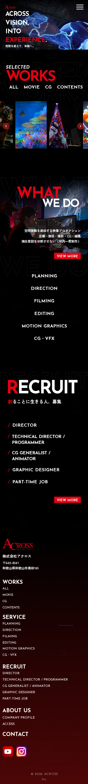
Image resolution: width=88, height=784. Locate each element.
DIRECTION (11, 630)
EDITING (9, 643)
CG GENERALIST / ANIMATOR (26, 686)
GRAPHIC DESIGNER (18, 692)
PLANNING (11, 623)
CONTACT (15, 734)
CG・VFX (9, 655)
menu (80, 7)
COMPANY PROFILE (18, 717)
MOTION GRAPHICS (18, 648)
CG (4, 601)
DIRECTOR (11, 673)
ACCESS (8, 724)
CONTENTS (10, 607)
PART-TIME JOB (15, 698)
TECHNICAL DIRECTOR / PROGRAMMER (35, 679)
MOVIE (7, 595)
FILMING (9, 636)
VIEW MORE (67, 500)
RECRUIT (14, 667)
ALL (5, 588)
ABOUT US (16, 711)
